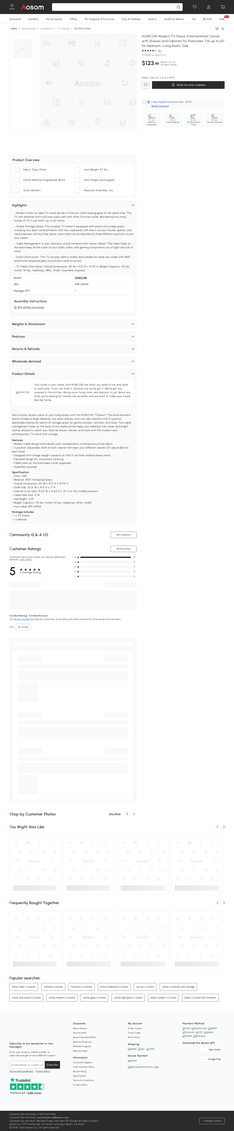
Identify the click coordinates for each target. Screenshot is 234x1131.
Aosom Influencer (82, 1042)
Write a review (124, 548)
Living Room (46, 28)
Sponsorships (80, 1051)
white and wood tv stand (26, 997)
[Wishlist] (195, 7)
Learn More (25, 559)
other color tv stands (23, 986)
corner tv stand (145, 986)
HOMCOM (81, 277)
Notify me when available (190, 84)
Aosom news (79, 1033)
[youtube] (25, 1035)
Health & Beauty (174, 19)
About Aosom (80, 1028)
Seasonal (15, 19)
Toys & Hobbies (131, 19)
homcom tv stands (81, 986)
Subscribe (52, 1064)
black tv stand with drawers (200, 997)
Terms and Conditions (21, 1071)
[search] (178, 7)
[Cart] (223, 7)
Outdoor (33, 19)
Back (14, 28)
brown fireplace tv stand (114, 986)
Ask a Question (123, 534)
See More (115, 813)
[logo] (32, 7)
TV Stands (63, 28)
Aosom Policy (80, 1071)
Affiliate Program (82, 1046)
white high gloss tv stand (128, 997)
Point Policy (134, 1037)
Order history (135, 1028)
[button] (73, 205)
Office (73, 19)
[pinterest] (32, 1035)
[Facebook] (11, 1035)
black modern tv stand (163, 997)
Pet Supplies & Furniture (99, 19)
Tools (195, 19)
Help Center (79, 1076)
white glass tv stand (94, 997)
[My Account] (209, 7)
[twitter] (40, 1035)
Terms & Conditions (83, 1080)
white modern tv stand (62, 997)
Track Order (134, 1033)
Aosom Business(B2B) (84, 1037)
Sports (152, 19)
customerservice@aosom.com (53, 1117)
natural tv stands (53, 986)
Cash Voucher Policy (84, 1067)
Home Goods (54, 19)
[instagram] (18, 1035)
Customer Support (83, 1062)
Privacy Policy (43, 1071)
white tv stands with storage (178, 986)
